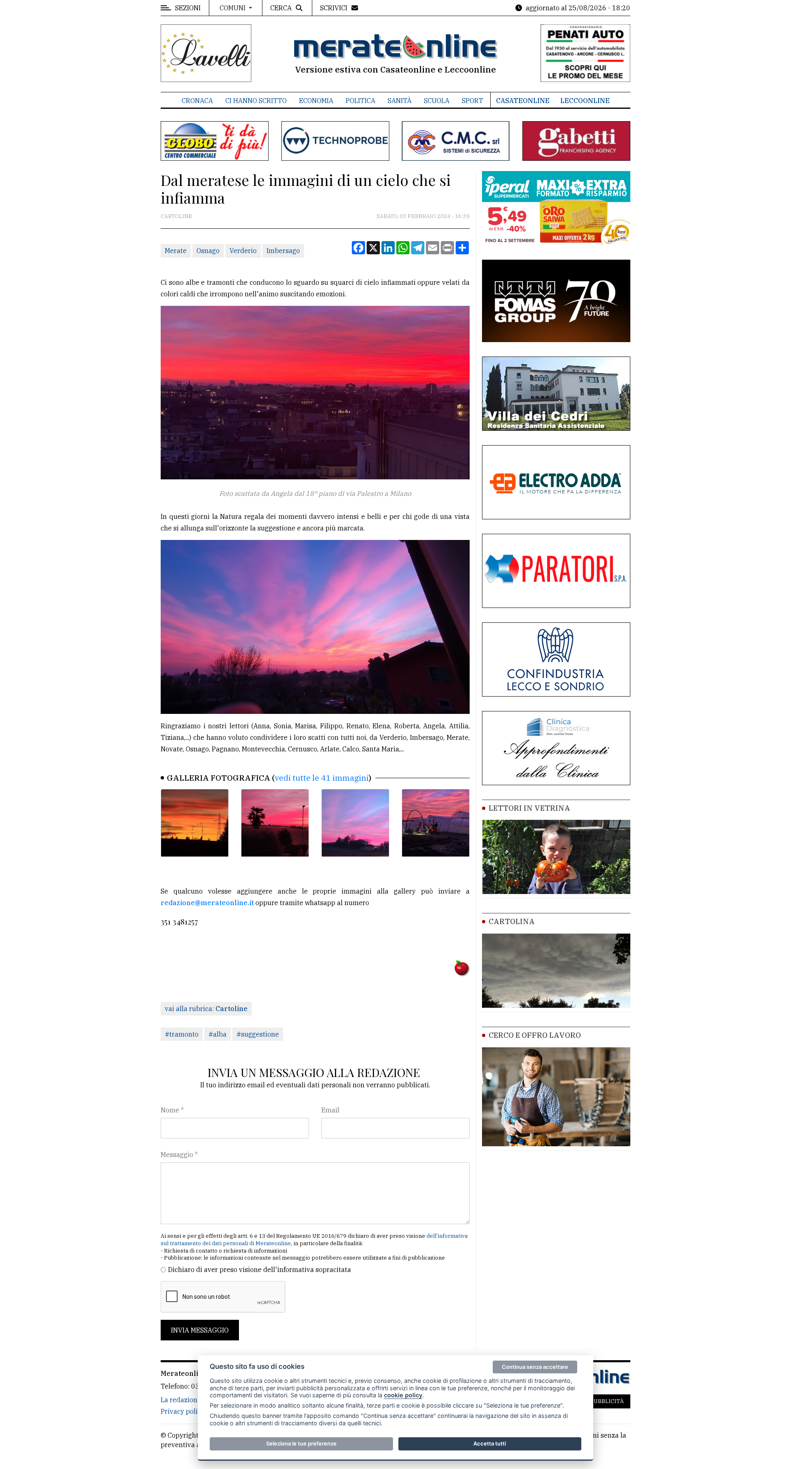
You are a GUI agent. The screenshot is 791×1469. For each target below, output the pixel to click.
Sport (472, 100)
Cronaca (197, 100)
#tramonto (182, 1034)
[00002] (355, 823)
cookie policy (403, 1395)
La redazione (181, 1400)
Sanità (400, 100)
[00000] (194, 823)
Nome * (172, 1110)
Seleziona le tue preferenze (301, 1443)
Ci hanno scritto (256, 100)
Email (330, 1110)
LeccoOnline (585, 100)
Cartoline (176, 216)
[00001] (275, 823)
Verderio (243, 250)
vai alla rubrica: (206, 1008)
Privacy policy (183, 1411)
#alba (217, 1034)
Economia (316, 100)
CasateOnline (523, 100)
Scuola (436, 100)
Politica (360, 100)
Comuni (233, 8)
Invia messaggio (200, 1330)
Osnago (208, 250)
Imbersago (283, 250)
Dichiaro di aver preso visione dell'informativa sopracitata (259, 1269)
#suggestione (257, 1034)
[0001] (435, 823)
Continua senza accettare (535, 1366)
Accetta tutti (489, 1443)
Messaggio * (179, 1154)
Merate (176, 250)
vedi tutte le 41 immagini (322, 777)
